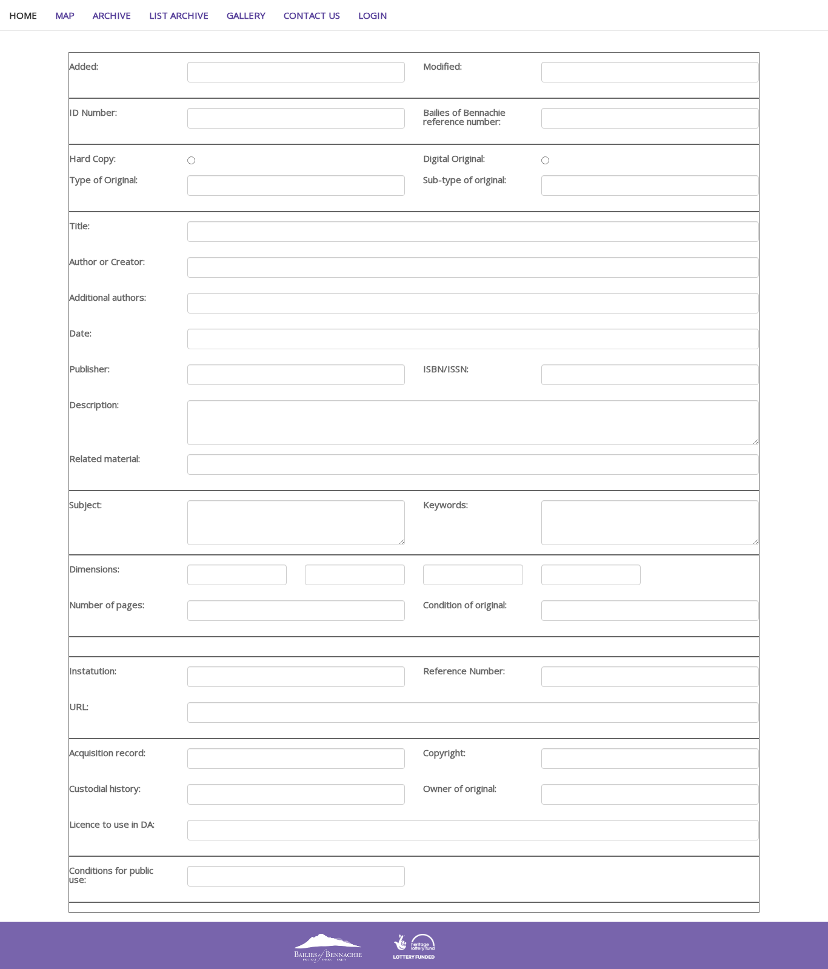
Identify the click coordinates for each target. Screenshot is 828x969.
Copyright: (444, 752)
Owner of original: (459, 788)
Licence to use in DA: (112, 824)
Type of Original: (103, 179)
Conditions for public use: (111, 875)
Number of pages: (106, 604)
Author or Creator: (107, 261)
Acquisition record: (107, 752)
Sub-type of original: (464, 179)
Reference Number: (464, 671)
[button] (372, 15)
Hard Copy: (92, 158)
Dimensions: (94, 569)
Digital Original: (454, 158)
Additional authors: (107, 297)
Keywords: (445, 504)
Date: (80, 333)
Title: (79, 225)
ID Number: (93, 112)
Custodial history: (105, 788)
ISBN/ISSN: (446, 369)
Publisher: (89, 369)
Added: (83, 66)
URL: (78, 706)
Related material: (104, 458)
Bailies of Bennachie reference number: (464, 117)
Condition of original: (465, 604)
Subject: (85, 504)
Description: (94, 404)
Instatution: (92, 671)
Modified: (442, 66)
